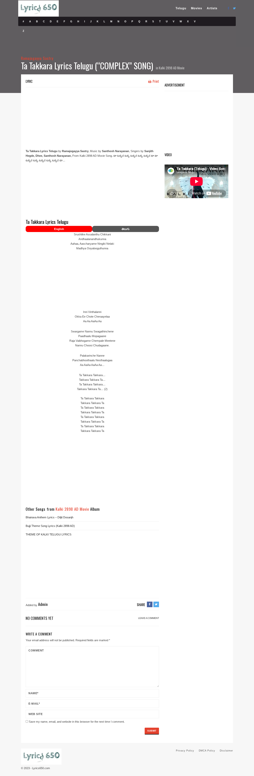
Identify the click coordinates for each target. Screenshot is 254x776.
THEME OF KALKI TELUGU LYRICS (48, 534)
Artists (212, 8)
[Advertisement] (92, 117)
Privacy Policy (185, 750)
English (59, 229)
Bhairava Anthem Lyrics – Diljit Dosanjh (49, 517)
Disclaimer (226, 750)
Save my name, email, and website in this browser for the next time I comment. (77, 721)
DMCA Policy (207, 750)
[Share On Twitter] (156, 604)
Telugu (181, 8)
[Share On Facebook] (149, 604)
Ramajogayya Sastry (37, 58)
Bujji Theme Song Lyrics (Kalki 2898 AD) (50, 525)
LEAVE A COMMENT (148, 618)
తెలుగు (125, 229)
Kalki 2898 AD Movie (171, 67)
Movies (196, 8)
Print (155, 81)
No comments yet (39, 618)
